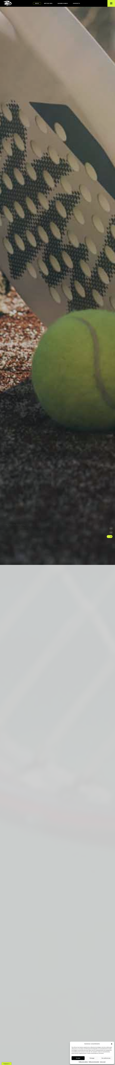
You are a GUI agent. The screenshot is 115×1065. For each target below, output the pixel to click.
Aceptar (78, 1058)
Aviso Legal (102, 1061)
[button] (111, 1044)
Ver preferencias (105, 1058)
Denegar (92, 1058)
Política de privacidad (94, 1061)
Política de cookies (83, 1061)
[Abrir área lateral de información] (111, 3)
